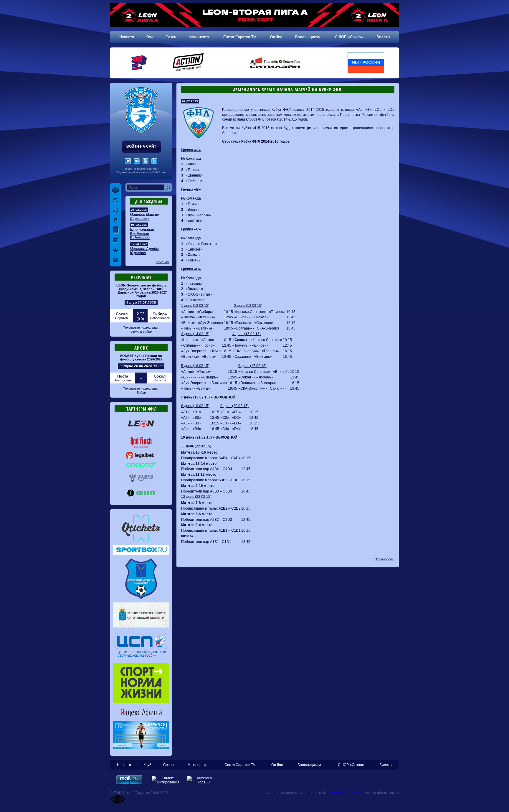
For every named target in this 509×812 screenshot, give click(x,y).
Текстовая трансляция (141, 327)
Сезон (171, 37)
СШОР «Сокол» (349, 37)
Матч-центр (199, 37)
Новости (126, 37)
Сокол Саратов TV (239, 37)
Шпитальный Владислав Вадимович (142, 234)
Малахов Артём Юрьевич (144, 251)
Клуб (150, 37)
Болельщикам (307, 37)
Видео (141, 392)
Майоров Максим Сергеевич (145, 217)
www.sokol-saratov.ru (346, 793)
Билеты (383, 37)
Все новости (384, 559)
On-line (276, 37)
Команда (162, 262)
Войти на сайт (141, 146)
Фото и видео (141, 331)
